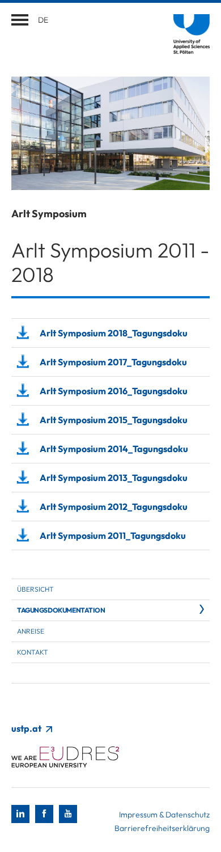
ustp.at (27, 728)
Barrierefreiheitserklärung (162, 828)
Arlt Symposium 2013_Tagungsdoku (114, 477)
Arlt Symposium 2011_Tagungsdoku (113, 535)
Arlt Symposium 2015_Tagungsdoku (114, 419)
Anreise (30, 631)
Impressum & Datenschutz (164, 814)
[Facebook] (44, 814)
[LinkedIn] (20, 814)
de (43, 20)
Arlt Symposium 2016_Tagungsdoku (114, 391)
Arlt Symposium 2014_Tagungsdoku (114, 448)
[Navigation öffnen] (19, 20)
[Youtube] (68, 814)
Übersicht (35, 589)
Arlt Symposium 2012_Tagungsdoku (114, 506)
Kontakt (32, 652)
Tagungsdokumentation (61, 610)
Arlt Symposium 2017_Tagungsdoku (113, 362)
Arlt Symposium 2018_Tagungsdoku (114, 333)
